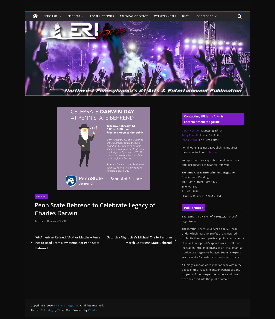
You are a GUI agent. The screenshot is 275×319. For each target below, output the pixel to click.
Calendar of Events (134, 16)
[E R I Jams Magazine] (35, 16)
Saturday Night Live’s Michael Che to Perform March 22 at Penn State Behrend (139, 240)
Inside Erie (50, 16)
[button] (59, 16)
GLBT (185, 16)
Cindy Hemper (191, 130)
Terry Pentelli (190, 135)
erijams (41, 221)
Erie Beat (74, 16)
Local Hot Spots (102, 16)
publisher (212, 152)
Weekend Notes (165, 16)
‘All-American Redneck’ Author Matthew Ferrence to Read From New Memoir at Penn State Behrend (67, 242)
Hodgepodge (204, 16)
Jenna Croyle (190, 140)
